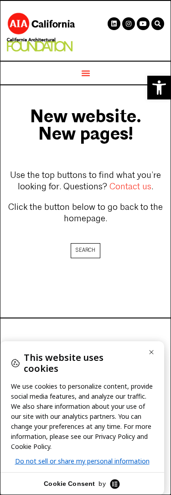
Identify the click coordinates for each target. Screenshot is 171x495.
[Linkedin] (114, 23)
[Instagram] (128, 23)
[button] (159, 87)
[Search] (157, 23)
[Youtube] (143, 23)
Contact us (130, 187)
